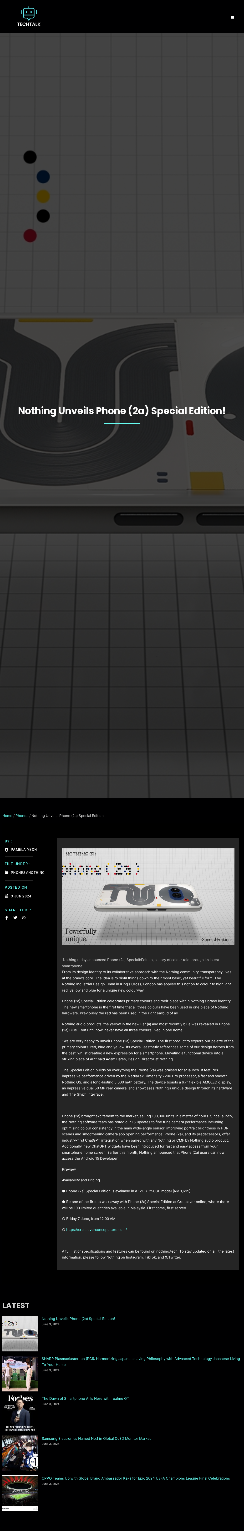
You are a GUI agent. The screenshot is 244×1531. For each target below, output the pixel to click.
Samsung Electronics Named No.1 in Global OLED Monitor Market (96, 1438)
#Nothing (35, 873)
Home (7, 815)
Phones (21, 815)
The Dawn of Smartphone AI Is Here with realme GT (85, 1398)
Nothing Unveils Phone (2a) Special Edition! (78, 1318)
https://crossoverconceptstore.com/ (96, 1229)
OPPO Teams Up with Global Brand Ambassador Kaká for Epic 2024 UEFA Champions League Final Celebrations (136, 1478)
